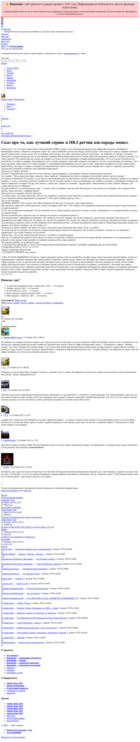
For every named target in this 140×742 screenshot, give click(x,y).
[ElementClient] (5, 438)
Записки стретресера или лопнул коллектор (21, 517)
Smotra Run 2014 (15, 703)
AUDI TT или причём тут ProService (18, 537)
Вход (3, 46)
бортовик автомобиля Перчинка (16, 136)
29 (2, 640)
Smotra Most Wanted (16, 718)
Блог (9, 106)
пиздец (24, 303)
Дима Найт (6, 510)
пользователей (70, 53)
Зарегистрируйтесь (10, 490)
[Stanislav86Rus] (5, 335)
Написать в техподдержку (13, 737)
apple (19, 337)
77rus (12, 500)
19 (11, 544)
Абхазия (20, 637)
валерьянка (58, 303)
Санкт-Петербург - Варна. (29, 623)
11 (2, 586)
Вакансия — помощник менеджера (24, 658)
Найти (4, 63)
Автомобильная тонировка (35, 569)
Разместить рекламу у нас (19, 730)
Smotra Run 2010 (15, 713)
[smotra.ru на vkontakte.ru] (2, 21)
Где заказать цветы (31, 574)
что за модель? (33, 593)
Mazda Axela (20, 300)
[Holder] (7, 464)
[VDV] (5, 413)
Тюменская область (10, 569)
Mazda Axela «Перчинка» (13, 99)
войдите (27, 490)
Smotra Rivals (13, 721)
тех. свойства (7, 133)
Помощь (10, 670)
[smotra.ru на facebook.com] (2, 24)
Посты (4, 495)
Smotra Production (15, 686)
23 (2, 551)
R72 (5, 390)
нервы (31, 303)
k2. (2, 316)
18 (11, 524)
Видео (9, 75)
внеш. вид (6, 126)
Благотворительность (17, 688)
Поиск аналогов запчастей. (31, 642)
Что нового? (13, 655)
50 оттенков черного (45, 559)
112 (2, 556)
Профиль (11, 104)
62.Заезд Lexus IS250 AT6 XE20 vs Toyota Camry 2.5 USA (27, 527)
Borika (4, 529)
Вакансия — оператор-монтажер (23, 663)
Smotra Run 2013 (15, 706)
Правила (11, 668)
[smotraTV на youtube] (2, 18)
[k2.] (3, 97)
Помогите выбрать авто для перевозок (33, 549)
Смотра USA (7, 583)
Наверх (4, 44)
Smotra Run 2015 (15, 683)
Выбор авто (6, 549)
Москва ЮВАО (8, 554)
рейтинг (5, 118)
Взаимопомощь (8, 642)
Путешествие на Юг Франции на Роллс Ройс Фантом (42, 618)
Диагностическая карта (37, 588)
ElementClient (9, 440)
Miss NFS (11, 716)
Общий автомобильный (12, 588)
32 (11, 505)
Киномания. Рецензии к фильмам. (17, 559)
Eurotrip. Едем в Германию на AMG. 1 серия (37, 608)
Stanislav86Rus (10, 337)
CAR (14, 510)
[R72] (5, 387)
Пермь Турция (23, 603)
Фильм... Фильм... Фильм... (31, 554)
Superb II (19, 578)
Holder (6, 467)
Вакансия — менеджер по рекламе (24, 665)
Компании (11, 80)
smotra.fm (11, 693)
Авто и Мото (13, 68)
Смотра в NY (22, 583)
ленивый (5, 500)
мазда (9, 303)
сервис (16, 303)
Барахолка (11, 87)
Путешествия (7, 603)
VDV (5, 415)
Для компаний (14, 732)
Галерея (10, 109)
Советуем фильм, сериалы (48, 564)
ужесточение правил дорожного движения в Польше (41, 632)
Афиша (10, 78)
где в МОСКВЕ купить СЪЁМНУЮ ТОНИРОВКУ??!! (52, 598)
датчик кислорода (43, 303)
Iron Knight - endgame (11, 507)
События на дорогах (16, 690)
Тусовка (10, 83)
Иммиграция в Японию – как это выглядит (37, 628)
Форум (10, 85)
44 (2, 566)
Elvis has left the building (12, 497)
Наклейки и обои (15, 672)
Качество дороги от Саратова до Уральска (36, 613)
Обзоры (10, 73)
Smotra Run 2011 (15, 711)
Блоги (9, 70)
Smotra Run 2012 (15, 708)
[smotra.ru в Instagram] (6, 29)
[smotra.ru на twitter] (2, 27)
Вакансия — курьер (16, 660)
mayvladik (5, 539)
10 (2, 591)
